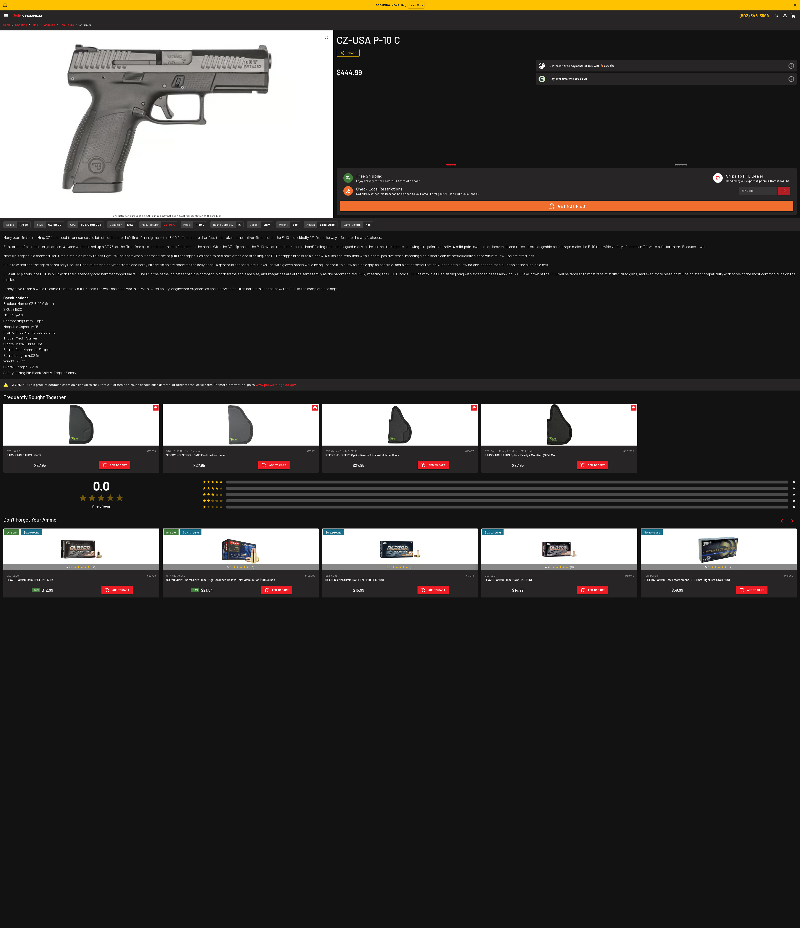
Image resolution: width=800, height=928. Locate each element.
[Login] (785, 15)
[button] (666, 65)
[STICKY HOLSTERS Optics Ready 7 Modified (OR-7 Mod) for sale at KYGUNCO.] (559, 424)
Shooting (21, 24)
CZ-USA (169, 224)
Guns (35, 24)
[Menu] (5, 15)
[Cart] (793, 15)
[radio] (83, 497)
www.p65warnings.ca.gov (276, 385)
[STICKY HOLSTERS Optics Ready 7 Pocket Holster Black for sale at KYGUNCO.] (400, 424)
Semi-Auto (67, 24)
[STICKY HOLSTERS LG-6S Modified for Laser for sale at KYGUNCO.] (241, 424)
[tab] (451, 164)
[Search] (776, 15)
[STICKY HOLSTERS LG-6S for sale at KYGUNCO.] (81, 424)
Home (7, 24)
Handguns (48, 24)
